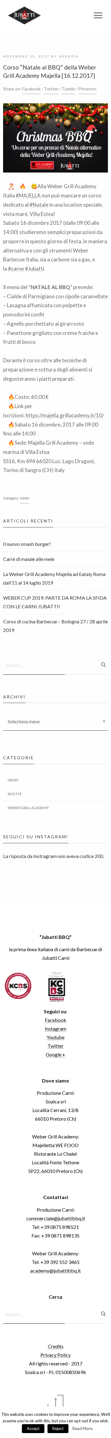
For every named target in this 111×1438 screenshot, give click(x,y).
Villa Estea (42, 214)
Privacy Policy (55, 1355)
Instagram (55, 1028)
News (24, 498)
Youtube (55, 1037)
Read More (82, 1428)
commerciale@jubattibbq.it (55, 1218)
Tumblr (68, 88)
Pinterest (87, 88)
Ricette (15, 794)
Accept (33, 1428)
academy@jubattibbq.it (55, 1270)
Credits (56, 1346)
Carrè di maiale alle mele (28, 559)
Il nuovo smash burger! (27, 544)
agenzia (69, 56)
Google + (55, 1054)
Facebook (31, 88)
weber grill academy (28, 807)
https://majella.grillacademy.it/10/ (65, 415)
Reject (58, 1428)
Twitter (51, 88)
